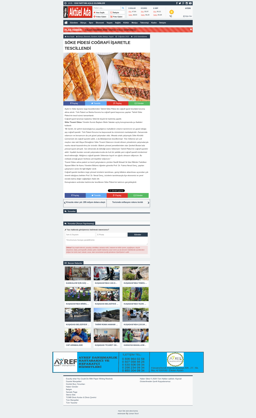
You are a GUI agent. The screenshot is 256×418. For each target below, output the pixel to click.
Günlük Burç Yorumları (75, 384)
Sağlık (118, 23)
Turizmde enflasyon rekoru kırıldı (127, 202)
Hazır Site (121, 411)
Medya (135, 23)
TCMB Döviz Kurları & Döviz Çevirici (81, 397)
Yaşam (109, 23)
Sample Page (71, 392)
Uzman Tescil (134, 414)
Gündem (74, 23)
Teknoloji (144, 23)
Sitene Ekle (70, 395)
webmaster (122, 414)
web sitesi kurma (132, 411)
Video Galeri (100, 17)
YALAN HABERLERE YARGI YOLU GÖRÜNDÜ (110, 30)
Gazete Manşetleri (73, 381)
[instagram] (187, 3)
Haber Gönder (72, 387)
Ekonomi (100, 23)
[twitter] (180, 3)
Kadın (154, 23)
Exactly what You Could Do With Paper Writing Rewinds (89, 379)
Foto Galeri (117, 17)
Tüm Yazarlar (71, 403)
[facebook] (177, 3)
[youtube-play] (190, 3)
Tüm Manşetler (72, 400)
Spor (91, 23)
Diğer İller (188, 16)
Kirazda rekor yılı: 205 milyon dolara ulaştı (85, 202)
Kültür (126, 23)
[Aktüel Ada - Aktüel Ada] (77, 12)
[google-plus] (183, 3)
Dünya (83, 23)
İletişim (115, 13)
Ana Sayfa (100, 13)
